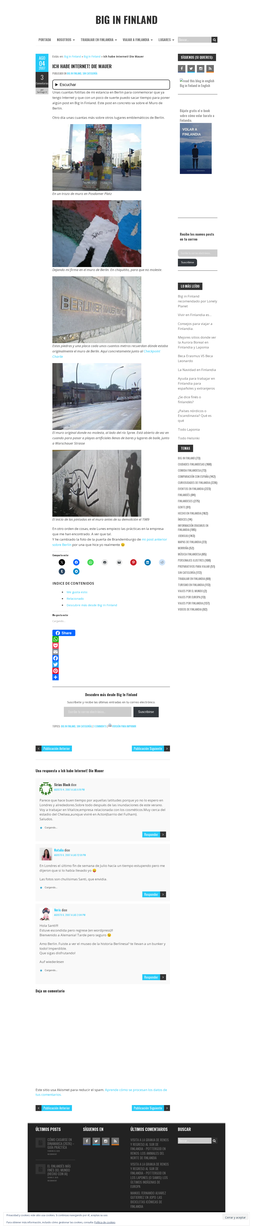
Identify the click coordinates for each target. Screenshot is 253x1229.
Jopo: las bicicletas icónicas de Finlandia (146, 1202)
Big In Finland (72, 56)
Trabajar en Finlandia (97, 39)
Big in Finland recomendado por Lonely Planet (197, 301)
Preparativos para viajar (194, 566)
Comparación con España (193, 476)
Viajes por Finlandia (190, 603)
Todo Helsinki (189, 438)
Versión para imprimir (124, 726)
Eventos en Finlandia (191, 488)
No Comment (52, 1154)
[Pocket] (111, 645)
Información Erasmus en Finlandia (193, 527)
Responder (151, 834)
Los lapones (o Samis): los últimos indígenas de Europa (149, 1182)
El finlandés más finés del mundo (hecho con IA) (59, 1170)
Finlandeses (185, 501)
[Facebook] (111, 658)
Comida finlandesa (189, 470)
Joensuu (183, 535)
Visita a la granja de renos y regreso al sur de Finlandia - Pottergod (149, 1144)
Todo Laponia (189, 429)
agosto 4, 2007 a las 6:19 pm (69, 789)
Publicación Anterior (56, 748)
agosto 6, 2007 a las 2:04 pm (69, 915)
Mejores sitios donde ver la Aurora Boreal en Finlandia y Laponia (197, 342)
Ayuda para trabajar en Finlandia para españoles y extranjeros (196, 383)
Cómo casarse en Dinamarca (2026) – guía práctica (60, 1143)
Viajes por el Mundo (190, 591)
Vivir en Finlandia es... (194, 314)
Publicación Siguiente (148, 748)
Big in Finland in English (195, 85)
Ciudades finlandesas (191, 464)
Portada (45, 39)
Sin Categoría (90, 73)
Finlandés (184, 495)
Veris (57, 910)
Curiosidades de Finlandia (194, 482)
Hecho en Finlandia (189, 513)
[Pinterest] (111, 671)
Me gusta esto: (77, 592)
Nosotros (64, 39)
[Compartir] (111, 677)
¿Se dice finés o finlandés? (189, 399)
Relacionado (75, 598)
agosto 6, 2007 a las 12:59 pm (70, 855)
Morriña (183, 548)
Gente (181, 507)
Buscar (214, 40)
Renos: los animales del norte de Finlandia (147, 1155)
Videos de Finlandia (190, 609)
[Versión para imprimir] (109, 726)
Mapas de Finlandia (189, 542)
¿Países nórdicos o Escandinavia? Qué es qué (194, 416)
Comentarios (42, 83)
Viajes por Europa (189, 597)
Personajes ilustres (191, 560)
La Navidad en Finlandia (197, 369)
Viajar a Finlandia (136, 39)
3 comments (100, 726)
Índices (182, 519)
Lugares (165, 39)
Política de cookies (104, 1222)
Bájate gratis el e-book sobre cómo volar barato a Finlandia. (197, 115)
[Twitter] (111, 664)
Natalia (59, 850)
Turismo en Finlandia (191, 584)
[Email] (111, 652)
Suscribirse (146, 712)
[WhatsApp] (111, 639)
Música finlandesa (189, 554)
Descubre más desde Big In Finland (92, 605)
